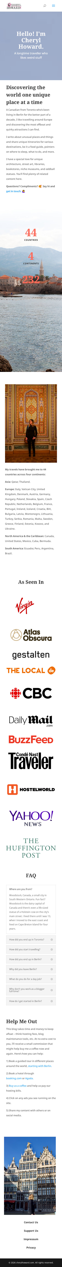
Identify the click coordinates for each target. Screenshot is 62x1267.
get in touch (13, 191)
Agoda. (29, 1078)
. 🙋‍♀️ (23, 191)
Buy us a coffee (18, 1085)
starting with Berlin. (40, 1066)
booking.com (14, 1078)
